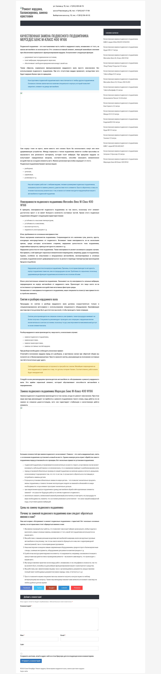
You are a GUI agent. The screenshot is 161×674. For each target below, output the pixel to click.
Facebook (26, 588)
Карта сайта (24, 671)
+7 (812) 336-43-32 (83, 15)
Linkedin (64, 588)
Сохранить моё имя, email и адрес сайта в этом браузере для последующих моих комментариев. (57, 656)
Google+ (52, 588)
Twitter (39, 588)
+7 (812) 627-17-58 (82, 11)
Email (63, 635)
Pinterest (77, 588)
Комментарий (26, 606)
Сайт (22, 644)
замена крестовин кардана (75, 668)
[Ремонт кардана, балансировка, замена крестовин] (36, 15)
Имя (22, 635)
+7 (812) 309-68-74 (77, 6)
